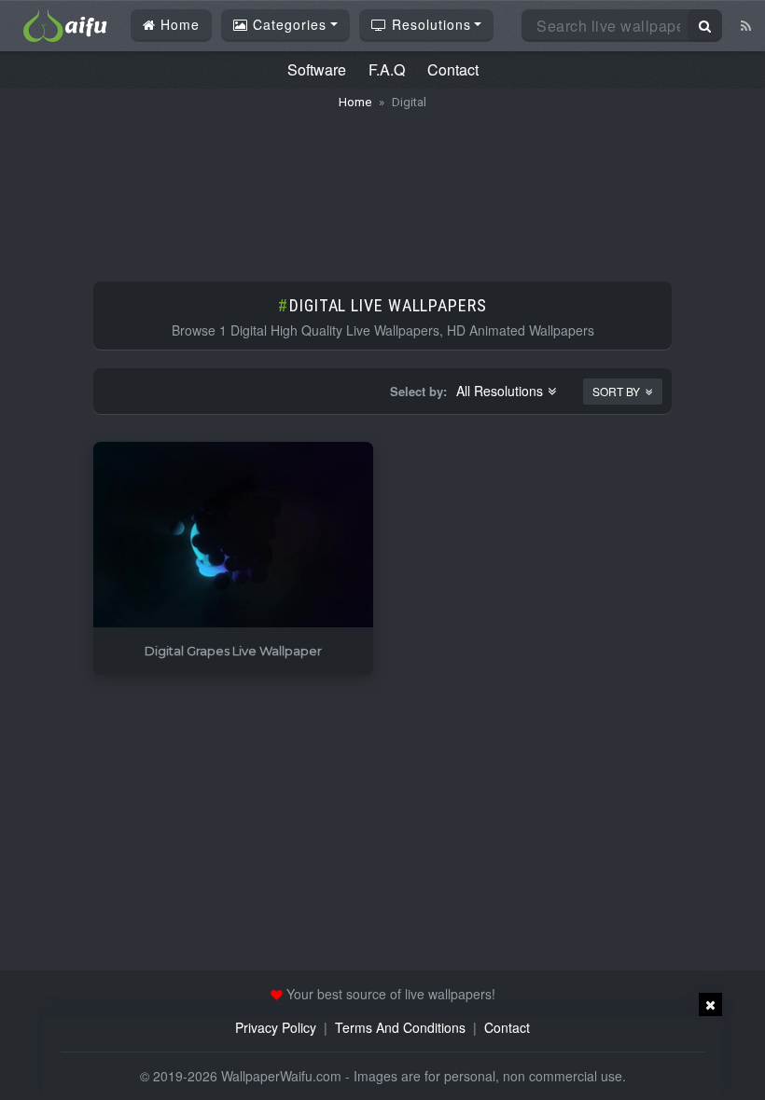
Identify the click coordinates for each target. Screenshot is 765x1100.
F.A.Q (387, 69)
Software (316, 69)
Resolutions (429, 24)
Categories (287, 24)
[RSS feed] (746, 25)
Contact (453, 69)
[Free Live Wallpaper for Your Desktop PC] (65, 23)
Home (178, 24)
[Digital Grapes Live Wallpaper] (233, 535)
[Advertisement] (382, 186)
